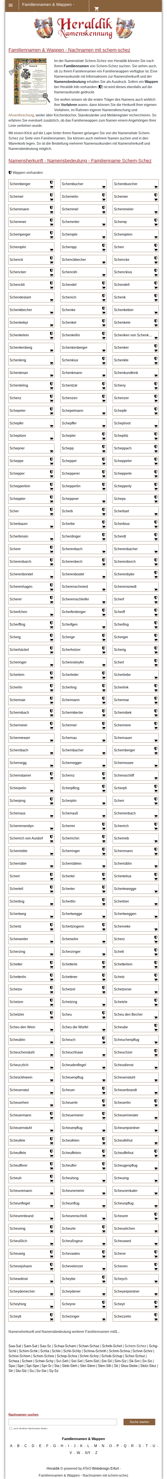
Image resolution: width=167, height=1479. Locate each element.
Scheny (120, 385)
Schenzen (69, 398)
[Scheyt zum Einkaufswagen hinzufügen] (155, 1307)
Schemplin (18, 247)
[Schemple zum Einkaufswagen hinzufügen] (103, 237)
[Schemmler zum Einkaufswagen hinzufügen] (103, 225)
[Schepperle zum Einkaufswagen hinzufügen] (155, 476)
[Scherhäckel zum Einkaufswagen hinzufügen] (51, 653)
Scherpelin (18, 788)
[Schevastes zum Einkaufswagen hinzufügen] (103, 1257)
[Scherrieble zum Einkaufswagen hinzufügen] (51, 854)
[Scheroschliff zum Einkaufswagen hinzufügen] (155, 778)
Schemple (69, 234)
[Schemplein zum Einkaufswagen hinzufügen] (155, 237)
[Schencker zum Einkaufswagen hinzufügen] (51, 275)
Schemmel (70, 209)
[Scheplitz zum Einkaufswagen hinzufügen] (155, 439)
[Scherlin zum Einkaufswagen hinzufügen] (51, 690)
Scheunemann (21, 1191)
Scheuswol (122, 1241)
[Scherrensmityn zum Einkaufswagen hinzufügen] (51, 829)
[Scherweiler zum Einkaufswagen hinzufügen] (51, 942)
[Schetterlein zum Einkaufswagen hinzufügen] (155, 967)
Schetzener (123, 989)
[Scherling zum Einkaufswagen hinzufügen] (103, 690)
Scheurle (69, 1228)
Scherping (17, 800)
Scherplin (69, 800)
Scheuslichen (124, 1228)
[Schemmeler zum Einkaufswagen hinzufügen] (155, 212)
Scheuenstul (19, 1090)
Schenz (15, 398)
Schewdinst (19, 1279)
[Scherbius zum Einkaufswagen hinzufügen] (155, 527)
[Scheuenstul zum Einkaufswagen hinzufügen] (51, 1093)
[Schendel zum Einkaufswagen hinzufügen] (103, 288)
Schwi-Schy (44, 1361)
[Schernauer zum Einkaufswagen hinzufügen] (155, 741)
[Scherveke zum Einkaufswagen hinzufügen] (155, 929)
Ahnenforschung (21, 115)
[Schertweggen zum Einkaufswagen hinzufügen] (155, 917)
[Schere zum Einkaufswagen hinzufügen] (51, 552)
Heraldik (53, 1468)
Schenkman (19, 373)
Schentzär (69, 385)
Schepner (17, 448)
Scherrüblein (72, 863)
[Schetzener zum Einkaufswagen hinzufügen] (155, 992)
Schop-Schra (67, 1356)
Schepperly (123, 486)
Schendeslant (20, 297)
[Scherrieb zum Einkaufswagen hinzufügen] (155, 841)
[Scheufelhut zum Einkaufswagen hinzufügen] (155, 1143)
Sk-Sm (134, 1361)
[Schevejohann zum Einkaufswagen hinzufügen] (51, 1269)
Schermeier (18, 725)
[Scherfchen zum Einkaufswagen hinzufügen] (51, 615)
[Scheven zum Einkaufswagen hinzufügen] (155, 1269)
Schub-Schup (111, 1356)
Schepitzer (18, 435)
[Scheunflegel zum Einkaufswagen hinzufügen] (51, 1206)
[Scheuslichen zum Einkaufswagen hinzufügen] (155, 1231)
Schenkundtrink (126, 373)
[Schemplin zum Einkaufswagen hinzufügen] (51, 250)
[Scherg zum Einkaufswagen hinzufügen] (51, 640)
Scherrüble (18, 863)
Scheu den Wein (22, 1027)
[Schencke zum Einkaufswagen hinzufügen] (155, 262)
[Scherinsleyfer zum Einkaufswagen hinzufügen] (103, 665)
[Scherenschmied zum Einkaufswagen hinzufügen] (103, 590)
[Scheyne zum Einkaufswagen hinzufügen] (103, 1307)
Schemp (120, 222)
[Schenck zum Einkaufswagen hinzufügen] (51, 262)
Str (10, 1371)
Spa (11, 1366)
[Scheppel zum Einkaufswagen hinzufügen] (103, 464)
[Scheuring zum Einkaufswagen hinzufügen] (51, 1231)
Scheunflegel (20, 1203)
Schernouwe (124, 763)
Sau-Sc (45, 1346)
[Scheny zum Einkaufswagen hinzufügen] (155, 388)
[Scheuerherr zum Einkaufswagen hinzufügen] (51, 1106)
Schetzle (120, 1002)
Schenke (68, 310)
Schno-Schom (19, 1356)
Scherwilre (70, 939)
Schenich (69, 297)
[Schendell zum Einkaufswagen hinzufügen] (155, 288)
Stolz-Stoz (148, 1366)
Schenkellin (71, 335)
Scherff (119, 612)
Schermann (71, 700)
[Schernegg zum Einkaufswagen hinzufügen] (51, 766)
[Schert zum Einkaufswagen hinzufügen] (51, 879)
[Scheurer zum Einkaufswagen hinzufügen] (155, 1219)
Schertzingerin (73, 926)
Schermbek (123, 712)
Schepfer (16, 423)
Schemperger (20, 234)
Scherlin (16, 687)
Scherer (16, 599)
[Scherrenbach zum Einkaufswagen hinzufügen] (155, 816)
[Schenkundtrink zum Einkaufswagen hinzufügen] (155, 376)
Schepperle (123, 473)
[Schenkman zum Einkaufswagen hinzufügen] (51, 376)
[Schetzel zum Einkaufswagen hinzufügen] (103, 992)
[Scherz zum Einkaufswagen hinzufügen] (155, 942)
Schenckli (17, 284)
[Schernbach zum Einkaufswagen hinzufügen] (51, 753)
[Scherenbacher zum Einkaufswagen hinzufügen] (155, 552)
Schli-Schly (72, 1351)
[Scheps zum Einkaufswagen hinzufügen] (155, 501)
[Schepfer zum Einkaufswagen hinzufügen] (51, 426)
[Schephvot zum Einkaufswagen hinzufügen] (155, 426)
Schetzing (69, 1002)
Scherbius (122, 524)
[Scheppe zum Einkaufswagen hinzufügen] (51, 464)
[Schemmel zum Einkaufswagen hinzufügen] (103, 212)
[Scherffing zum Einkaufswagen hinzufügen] (51, 627)
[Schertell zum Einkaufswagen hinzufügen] (51, 892)
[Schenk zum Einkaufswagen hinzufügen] (155, 300)
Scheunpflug (124, 1203)
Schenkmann (72, 373)
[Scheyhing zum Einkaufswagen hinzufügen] (51, 1307)
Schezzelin (122, 1316)
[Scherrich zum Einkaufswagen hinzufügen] (155, 829)
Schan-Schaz (88, 1346)
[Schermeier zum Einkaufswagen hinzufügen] (51, 728)
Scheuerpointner (127, 1128)
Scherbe (68, 524)
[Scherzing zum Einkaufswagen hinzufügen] (51, 955)
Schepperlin (71, 486)
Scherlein (17, 675)
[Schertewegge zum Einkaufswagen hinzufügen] (155, 892)
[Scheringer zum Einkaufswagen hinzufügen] (51, 665)
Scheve (120, 1253)
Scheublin (17, 1040)
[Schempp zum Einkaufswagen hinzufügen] (103, 250)
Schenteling (19, 385)
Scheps (120, 499)
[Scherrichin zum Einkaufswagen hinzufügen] (103, 841)
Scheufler (69, 1165)
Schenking (18, 360)
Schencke (121, 259)
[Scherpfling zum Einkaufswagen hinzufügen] (103, 791)
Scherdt (120, 536)
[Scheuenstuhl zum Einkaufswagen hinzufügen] (155, 1080)
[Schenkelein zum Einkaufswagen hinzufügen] (51, 338)
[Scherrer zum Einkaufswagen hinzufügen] (103, 829)
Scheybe (68, 1279)
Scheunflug (70, 1203)
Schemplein (123, 234)
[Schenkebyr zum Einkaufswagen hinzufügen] (51, 325)
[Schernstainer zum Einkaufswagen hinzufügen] (51, 778)
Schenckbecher (74, 259)
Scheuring (17, 1228)
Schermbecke (72, 712)
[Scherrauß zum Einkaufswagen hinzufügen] (103, 816)
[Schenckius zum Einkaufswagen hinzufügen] (155, 275)
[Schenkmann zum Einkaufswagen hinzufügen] (103, 376)
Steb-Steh (69, 1366)
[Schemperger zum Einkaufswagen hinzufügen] (51, 237)
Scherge (68, 637)
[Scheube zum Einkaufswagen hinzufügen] (155, 1030)
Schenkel (69, 322)
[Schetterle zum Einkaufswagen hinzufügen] (103, 967)
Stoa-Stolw (129, 1366)
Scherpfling (70, 788)
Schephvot (122, 423)
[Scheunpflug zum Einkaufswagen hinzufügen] (155, 1206)
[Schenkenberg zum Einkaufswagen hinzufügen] (51, 350)
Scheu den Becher (128, 1014)
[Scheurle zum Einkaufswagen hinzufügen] (103, 1231)
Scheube (121, 1027)
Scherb (67, 511)
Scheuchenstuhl (22, 1052)
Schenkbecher (21, 310)
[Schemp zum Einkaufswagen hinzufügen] (155, 225)
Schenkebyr (19, 322)
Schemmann (19, 209)
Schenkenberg (21, 347)
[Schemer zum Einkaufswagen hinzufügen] (155, 200)
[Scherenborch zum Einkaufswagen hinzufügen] (155, 565)
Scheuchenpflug (126, 1040)
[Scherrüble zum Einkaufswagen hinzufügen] (51, 866)
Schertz (15, 926)
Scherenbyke (124, 574)
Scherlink (121, 687)
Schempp (69, 247)
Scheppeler (123, 461)
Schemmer (18, 222)
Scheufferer (18, 1165)
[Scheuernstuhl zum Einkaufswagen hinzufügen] (51, 1131)
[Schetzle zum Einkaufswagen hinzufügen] (155, 1005)
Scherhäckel (19, 650)
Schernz (68, 775)
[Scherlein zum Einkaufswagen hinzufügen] (51, 678)
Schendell (122, 284)
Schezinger (70, 1316)
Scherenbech (72, 561)
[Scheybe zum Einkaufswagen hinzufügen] (103, 1282)
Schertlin (68, 901)
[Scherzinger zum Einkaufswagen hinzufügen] (103, 955)
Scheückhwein (21, 1077)
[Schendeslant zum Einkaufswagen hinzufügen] (51, 300)
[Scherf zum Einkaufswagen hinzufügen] (155, 602)
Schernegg (18, 763)
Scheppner (70, 499)
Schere (15, 549)
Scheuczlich (19, 1065)
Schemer (121, 196)
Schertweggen (125, 914)
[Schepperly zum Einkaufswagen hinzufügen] (155, 489)
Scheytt (15, 1316)
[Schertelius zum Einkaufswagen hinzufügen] (155, 879)
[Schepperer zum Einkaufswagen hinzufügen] (103, 476)
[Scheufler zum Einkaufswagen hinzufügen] (103, 1168)
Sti (116, 1366)
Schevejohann (21, 1266)
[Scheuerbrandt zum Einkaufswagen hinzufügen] (155, 1093)
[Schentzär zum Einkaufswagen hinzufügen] (103, 388)
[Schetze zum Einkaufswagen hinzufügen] (51, 992)
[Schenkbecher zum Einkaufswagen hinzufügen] (51, 313)
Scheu (67, 1014)
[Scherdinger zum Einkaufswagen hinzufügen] (103, 539)
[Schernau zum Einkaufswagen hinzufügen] (103, 741)
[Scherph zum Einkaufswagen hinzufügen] (155, 791)
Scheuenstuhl (124, 1077)
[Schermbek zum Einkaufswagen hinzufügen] (155, 716)
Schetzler (17, 1014)
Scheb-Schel (112, 1346)
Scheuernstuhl (21, 1128)
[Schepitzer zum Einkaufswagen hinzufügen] (51, 439)
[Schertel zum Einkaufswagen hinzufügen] (103, 879)
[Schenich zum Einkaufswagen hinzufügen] (103, 300)
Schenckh (69, 272)
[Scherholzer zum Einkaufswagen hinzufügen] (103, 653)
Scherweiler (19, 939)
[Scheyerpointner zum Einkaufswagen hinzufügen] (155, 1294)
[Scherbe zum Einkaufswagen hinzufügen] (103, 527)
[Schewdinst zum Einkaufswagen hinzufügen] (51, 1282)
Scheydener (71, 1291)
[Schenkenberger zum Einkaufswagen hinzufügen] (103, 350)
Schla (44, 1351)
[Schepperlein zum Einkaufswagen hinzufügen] (51, 489)
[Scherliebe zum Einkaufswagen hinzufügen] (155, 678)
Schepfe (120, 410)
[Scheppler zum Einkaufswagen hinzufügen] (51, 501)
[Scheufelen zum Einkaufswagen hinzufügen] (103, 1143)
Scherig (120, 650)
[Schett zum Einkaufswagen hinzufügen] (155, 955)
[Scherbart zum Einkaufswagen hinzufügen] (155, 514)
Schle (56, 1351)
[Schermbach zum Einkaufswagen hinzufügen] (51, 716)
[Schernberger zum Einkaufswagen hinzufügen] (155, 753)
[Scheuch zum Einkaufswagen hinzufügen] (103, 1043)
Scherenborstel (21, 574)
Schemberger (20, 184)
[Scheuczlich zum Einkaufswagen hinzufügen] (51, 1068)
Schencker (18, 272)
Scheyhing (18, 1304)
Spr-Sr (47, 1366)
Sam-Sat (30, 1346)
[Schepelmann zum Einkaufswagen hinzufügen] (103, 414)
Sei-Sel (77, 1361)
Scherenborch (125, 561)
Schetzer (16, 1002)
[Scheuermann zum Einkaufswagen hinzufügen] (51, 1118)
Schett (119, 951)
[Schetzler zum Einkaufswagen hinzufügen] (51, 1017)
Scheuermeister (126, 1115)
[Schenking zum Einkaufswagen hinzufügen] (51, 363)
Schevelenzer (72, 1266)
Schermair (17, 700)
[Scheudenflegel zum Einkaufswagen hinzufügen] (103, 1068)
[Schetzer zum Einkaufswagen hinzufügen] (51, 1005)
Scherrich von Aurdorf (26, 838)
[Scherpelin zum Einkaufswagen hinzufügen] (51, 791)
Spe (20, 1366)
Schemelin (70, 196)
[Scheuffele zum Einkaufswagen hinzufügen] (51, 1156)
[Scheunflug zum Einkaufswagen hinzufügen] (103, 1206)
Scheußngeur (72, 1241)
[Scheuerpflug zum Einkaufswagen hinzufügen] (103, 1131)
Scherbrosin (19, 536)
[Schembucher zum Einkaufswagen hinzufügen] (103, 187)
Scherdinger (71, 536)
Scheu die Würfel (75, 1027)
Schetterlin (18, 977)
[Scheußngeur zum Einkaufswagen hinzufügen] (103, 1244)
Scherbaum (18, 524)
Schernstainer (20, 775)
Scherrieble (18, 851)
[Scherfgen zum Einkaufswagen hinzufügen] (103, 627)
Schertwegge (72, 914)
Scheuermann (20, 1115)
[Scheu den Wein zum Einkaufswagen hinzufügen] (51, 1030)
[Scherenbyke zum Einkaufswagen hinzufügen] (155, 577)
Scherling (69, 687)
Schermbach (19, 712)
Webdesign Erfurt (105, 1468)
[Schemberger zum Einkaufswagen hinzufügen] (51, 187)
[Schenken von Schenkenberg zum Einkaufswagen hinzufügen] (155, 338)
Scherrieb (121, 838)
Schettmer (69, 977)
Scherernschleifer (75, 599)
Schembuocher (125, 184)
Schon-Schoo (43, 1356)
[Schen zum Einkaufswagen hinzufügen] (155, 250)
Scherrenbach (125, 813)
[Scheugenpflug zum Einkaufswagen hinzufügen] (155, 1168)
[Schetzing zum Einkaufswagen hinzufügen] (103, 1005)
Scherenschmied (75, 586)
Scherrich (121, 826)
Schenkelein (19, 335)
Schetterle (69, 964)
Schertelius (122, 876)
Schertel (68, 876)
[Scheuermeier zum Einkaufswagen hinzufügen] (103, 1118)
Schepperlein (20, 486)
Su (31, 1371)
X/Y (87, 1453)
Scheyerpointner (126, 1291)
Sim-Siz (120, 1361)
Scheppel (69, 461)
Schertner (121, 901)
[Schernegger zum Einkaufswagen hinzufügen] (103, 766)
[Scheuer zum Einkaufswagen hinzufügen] (103, 1093)
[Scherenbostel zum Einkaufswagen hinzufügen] (103, 577)
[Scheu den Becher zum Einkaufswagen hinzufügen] (155, 1017)
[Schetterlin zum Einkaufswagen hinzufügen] (51, 980)
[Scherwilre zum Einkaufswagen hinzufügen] (103, 942)
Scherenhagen (21, 586)
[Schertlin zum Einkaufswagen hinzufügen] (103, 904)
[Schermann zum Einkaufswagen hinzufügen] (103, 703)
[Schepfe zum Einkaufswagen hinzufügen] (155, 414)
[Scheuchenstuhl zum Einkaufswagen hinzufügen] (51, 1055)
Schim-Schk (28, 1351)
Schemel (16, 196)
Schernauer (123, 738)
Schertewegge (125, 889)
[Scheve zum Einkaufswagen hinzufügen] (155, 1257)
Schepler (69, 435)
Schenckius (123, 272)
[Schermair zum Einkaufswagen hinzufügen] (51, 703)
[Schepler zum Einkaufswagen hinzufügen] (103, 439)
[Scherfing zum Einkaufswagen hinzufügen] (155, 627)
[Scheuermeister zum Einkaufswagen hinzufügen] (155, 1118)
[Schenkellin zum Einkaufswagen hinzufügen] (103, 338)
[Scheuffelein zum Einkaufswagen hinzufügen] (103, 1156)
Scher (14, 511)
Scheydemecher (22, 1291)
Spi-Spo (32, 1366)
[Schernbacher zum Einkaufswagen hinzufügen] (103, 753)
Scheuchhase (72, 1052)
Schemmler (70, 222)
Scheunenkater (125, 1191)
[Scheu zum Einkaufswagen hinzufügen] (103, 1017)
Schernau (69, 738)
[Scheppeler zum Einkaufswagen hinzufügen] (155, 464)
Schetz (119, 977)
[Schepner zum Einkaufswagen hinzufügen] (51, 451)
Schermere (122, 725)
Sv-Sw (41, 1371)
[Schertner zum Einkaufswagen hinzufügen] (155, 904)
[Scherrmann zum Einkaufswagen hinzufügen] (155, 854)
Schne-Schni (142, 1351)
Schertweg (18, 914)
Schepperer (71, 473)
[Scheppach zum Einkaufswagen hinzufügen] (155, 451)
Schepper (17, 473)
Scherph (120, 788)
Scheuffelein (71, 1153)
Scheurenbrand (21, 1216)
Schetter (16, 964)
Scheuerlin (122, 1102)
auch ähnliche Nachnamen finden (30, 1428)
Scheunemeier (73, 1191)
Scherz (119, 939)
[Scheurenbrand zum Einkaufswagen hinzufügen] (51, 1219)
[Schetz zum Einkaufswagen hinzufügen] (155, 980)
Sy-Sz (53, 1371)
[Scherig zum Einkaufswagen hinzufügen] (155, 653)
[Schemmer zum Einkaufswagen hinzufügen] (51, 225)
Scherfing (121, 624)
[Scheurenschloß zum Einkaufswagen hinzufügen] (103, 1219)
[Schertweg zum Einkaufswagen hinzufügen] (51, 917)
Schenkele (122, 322)
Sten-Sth (104, 1366)
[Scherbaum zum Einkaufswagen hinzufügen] (51, 527)
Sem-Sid (92, 1361)
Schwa (13, 1361)
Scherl (119, 662)
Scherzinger (71, 951)
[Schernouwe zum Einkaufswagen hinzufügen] (155, 766)
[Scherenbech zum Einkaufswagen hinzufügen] (103, 565)
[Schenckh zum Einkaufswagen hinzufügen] (103, 275)
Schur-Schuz (135, 1356)
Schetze (16, 989)
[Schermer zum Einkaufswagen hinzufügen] (103, 728)
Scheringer (18, 662)
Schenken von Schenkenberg (134, 335)
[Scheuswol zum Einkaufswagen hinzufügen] (155, 1244)
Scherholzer (71, 650)
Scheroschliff (124, 775)
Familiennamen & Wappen (83, 1439)
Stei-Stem (87, 1366)
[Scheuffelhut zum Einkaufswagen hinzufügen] (155, 1156)
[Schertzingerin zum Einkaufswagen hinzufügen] (103, 929)
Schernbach (19, 750)
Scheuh (16, 1178)
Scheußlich (18, 1241)
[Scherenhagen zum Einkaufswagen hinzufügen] (51, 590)
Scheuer (68, 1090)
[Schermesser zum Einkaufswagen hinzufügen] (51, 741)
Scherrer (68, 826)
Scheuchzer (123, 1052)
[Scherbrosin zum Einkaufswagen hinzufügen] (51, 539)
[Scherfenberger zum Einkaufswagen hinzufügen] (103, 615)
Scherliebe (122, 675)
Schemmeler (124, 209)
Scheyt (119, 1304)
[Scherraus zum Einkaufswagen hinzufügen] (51, 816)
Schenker (121, 347)
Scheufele (17, 1140)
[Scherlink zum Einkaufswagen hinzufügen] (155, 690)
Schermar (121, 700)
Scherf (119, 599)
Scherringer (71, 851)
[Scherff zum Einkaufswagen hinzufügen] (155, 615)
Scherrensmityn (22, 826)
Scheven (121, 1266)
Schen (119, 247)
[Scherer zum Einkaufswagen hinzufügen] (51, 602)
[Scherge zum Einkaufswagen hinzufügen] (103, 640)
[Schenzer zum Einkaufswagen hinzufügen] (155, 401)
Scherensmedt (125, 586)
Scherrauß (70, 813)
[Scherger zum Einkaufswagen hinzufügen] (155, 640)
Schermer (69, 725)
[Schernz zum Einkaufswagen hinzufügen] (103, 778)
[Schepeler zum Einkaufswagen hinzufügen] (51, 414)
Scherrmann (123, 851)
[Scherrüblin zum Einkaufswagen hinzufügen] (155, 866)
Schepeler (17, 410)
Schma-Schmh (95, 1351)
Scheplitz (121, 435)
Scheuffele (18, 1153)
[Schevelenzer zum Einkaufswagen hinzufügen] (103, 1269)
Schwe (27, 1361)
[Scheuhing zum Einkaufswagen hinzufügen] (103, 1181)
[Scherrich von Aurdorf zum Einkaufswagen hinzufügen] (51, 841)
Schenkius (70, 360)
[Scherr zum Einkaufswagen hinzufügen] (155, 804)
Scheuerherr (19, 1102)
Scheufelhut (123, 1140)
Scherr (119, 800)
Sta (56, 1366)
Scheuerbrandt (125, 1090)
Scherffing (17, 624)
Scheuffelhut (123, 1153)
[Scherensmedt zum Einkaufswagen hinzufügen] (155, 590)
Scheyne (68, 1304)
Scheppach (123, 448)
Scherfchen (18, 612)
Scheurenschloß (74, 1216)
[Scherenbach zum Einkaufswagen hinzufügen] (103, 552)
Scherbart (121, 511)
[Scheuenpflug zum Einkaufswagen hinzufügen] (103, 1080)
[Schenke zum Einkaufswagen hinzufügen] (103, 313)
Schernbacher (73, 750)
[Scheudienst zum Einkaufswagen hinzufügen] (155, 1068)
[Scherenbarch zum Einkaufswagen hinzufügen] (51, 565)
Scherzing (17, 951)
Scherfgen (70, 624)
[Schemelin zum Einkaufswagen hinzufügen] (103, 200)
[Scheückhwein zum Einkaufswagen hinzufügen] (51, 1080)
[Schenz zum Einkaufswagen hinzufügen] (51, 401)
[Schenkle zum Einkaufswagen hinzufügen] (155, 363)
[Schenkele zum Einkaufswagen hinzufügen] (155, 325)
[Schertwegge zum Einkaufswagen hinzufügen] (103, 917)
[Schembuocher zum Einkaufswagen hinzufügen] (155, 187)
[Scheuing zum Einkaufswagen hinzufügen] (155, 1181)
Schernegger (72, 763)
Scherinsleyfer (73, 662)
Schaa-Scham (65, 1346)
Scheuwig (17, 1253)
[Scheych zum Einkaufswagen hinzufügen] (155, 1282)
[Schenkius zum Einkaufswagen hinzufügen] (103, 363)
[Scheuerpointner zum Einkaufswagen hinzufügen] (155, 1131)
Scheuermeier (73, 1115)
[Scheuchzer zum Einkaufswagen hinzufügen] (155, 1055)
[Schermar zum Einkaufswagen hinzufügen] (155, 703)
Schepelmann (72, 410)
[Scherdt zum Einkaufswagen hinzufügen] (155, 539)
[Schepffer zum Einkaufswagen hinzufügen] (103, 426)
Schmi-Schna (119, 1351)
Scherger (121, 637)
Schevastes (71, 1253)
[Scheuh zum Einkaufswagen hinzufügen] (51, 1181)
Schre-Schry (89, 1356)
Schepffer (69, 423)
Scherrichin (70, 838)
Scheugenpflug (125, 1165)
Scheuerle (70, 1102)
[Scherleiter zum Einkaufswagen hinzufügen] (103, 678)
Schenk (120, 297)
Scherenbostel (73, 574)
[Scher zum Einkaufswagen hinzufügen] (51, 514)
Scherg (15, 637)
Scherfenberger (74, 612)
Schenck (16, 259)
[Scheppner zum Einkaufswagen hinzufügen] (103, 501)
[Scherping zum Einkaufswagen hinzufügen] (51, 804)
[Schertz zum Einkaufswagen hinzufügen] (51, 929)
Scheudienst (123, 1065)
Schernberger (124, 750)
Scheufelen (70, 1140)
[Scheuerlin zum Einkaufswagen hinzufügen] (155, 1106)
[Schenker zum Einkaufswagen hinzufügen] (155, 350)
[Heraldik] (83, 38)
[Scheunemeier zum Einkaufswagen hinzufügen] (103, 1194)
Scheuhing (70, 1178)
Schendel (69, 284)
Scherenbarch (20, 561)
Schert (15, 876)
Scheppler (17, 499)
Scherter (68, 889)
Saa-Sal (14, 1346)
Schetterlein (123, 964)
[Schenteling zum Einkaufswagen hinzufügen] (51, 388)
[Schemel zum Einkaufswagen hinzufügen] (51, 200)
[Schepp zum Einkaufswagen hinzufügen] (103, 451)
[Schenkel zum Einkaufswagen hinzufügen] (103, 325)
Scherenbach (72, 549)
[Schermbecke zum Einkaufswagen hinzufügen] (103, 716)
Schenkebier (124, 310)
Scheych (120, 1279)
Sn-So (147, 1361)
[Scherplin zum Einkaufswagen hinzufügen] (103, 804)
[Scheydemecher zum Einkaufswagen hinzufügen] (51, 1294)
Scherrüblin (123, 863)
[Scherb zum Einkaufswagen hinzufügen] (103, 514)
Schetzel (68, 989)
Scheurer (121, 1216)
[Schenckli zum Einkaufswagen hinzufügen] (51, 288)
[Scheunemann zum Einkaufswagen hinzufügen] (51, 1194)
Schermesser (20, 738)
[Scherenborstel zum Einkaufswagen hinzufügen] (51, 577)
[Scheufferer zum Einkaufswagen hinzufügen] (51, 1168)
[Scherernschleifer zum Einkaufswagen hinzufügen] (103, 602)
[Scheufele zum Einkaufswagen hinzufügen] (51, 1143)
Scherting (17, 901)
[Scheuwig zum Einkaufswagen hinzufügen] (51, 1257)
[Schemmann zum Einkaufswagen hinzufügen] (51, 212)
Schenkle (121, 360)
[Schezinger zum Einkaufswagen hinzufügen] (103, 1319)
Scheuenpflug (72, 1077)
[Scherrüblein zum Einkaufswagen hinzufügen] (103, 866)
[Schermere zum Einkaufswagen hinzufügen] (155, 728)
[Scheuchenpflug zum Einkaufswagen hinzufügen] (155, 1043)
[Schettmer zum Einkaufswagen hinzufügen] (103, 980)
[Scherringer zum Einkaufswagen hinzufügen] (103, 854)
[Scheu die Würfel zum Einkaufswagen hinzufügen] (103, 1030)
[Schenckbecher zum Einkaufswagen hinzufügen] (103, 262)
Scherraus (17, 813)
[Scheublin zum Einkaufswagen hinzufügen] (51, 1043)
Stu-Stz (21, 1371)
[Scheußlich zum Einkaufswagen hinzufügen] (51, 1244)
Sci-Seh (62, 1361)
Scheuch (68, 1040)
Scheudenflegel (74, 1065)
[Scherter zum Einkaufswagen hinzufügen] (103, 892)
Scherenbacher (126, 549)
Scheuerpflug (72, 1128)
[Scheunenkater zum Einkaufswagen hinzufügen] (155, 1194)
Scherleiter (70, 675)
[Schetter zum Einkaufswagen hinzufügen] (51, 967)
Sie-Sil (106, 1361)
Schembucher (72, 184)
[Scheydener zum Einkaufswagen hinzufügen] (103, 1294)
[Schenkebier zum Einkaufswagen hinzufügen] (155, 313)
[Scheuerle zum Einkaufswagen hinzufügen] (103, 1106)
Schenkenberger (74, 347)
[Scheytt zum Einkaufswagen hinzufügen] (51, 1319)
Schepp (68, 448)
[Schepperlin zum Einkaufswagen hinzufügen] (103, 489)
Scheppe (16, 461)
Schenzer (121, 398)
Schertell (16, 889)
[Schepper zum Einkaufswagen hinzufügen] (51, 476)
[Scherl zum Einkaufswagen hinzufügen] (155, 665)
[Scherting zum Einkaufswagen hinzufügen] (51, 904)
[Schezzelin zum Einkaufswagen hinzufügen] (155, 1319)
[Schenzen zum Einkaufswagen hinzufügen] (103, 401)
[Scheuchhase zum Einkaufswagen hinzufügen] (103, 1055)
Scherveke (122, 926)
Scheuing (121, 1178)
